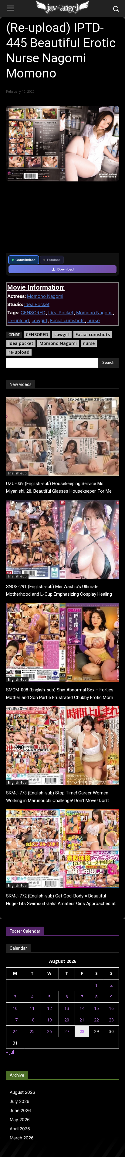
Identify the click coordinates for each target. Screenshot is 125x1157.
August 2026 (22, 1092)
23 (111, 1020)
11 (32, 1008)
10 (15, 1008)
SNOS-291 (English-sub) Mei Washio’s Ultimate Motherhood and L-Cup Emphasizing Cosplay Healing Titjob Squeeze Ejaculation (59, 594)
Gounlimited (25, 260)
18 (32, 1020)
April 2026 (20, 1128)
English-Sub (17, 473)
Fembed (53, 260)
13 (66, 1008)
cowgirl (39, 320)
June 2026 (20, 1110)
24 (15, 1031)
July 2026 (19, 1101)
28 (81, 1031)
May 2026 (20, 1119)
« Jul (10, 1052)
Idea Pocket (36, 304)
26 (49, 1031)
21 (81, 1020)
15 (96, 1008)
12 (49, 1008)
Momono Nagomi (45, 296)
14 (81, 1008)
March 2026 (22, 1137)
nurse (93, 320)
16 (111, 1008)
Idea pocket (20, 343)
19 (49, 1020)
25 (32, 1031)
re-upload (18, 320)
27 (66, 1031)
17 (15, 1020)
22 (96, 1020)
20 (66, 1020)
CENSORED (33, 312)
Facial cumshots (67, 320)
